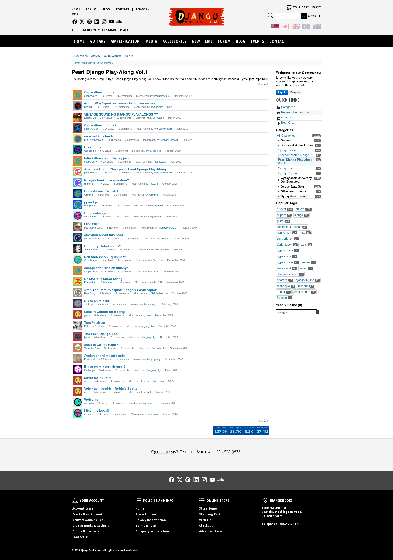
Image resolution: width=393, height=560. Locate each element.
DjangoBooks (265, 500)
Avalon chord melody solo (104, 355)
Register (296, 92)
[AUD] (317, 27)
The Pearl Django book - (103, 334)
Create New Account (87, 514)
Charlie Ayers (91, 260)
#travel (284, 209)
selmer (308, 262)
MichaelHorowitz (163, 128)
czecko (88, 414)
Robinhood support (291, 227)
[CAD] (285, 27)
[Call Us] (196, 452)
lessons (305, 286)
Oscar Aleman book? (100, 125)
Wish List (206, 520)
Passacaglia (159, 161)
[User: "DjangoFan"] (77, 281)
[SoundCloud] (119, 21)
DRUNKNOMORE (94, 139)
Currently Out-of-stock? (102, 246)
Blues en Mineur (96, 301)
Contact (123, 9)
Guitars (98, 41)
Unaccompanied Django (293, 155)
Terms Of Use (146, 525)
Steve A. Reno (92, 348)
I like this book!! (96, 410)
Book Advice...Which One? (105, 191)
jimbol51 (88, 183)
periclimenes (91, 172)
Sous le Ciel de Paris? (101, 345)
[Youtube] (111, 21)
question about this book (104, 235)
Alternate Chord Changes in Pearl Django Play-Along (125, 169)
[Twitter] (82, 21)
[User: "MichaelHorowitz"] (77, 226)
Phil (86, 326)
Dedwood (89, 359)
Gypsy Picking (287, 150)
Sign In (129, 56)
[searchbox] (296, 312)
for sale (284, 297)
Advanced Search (212, 531)
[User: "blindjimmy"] (77, 204)
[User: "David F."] (77, 105)
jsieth (87, 337)
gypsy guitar (287, 250)
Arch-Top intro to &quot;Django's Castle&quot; (120, 290)
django (300, 215)
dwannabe (90, 216)
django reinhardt (289, 274)
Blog (106, 9)
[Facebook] (74, 21)
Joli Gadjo (158, 117)
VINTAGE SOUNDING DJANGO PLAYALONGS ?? (121, 114)
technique (285, 286)
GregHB (88, 194)
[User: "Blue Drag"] (77, 292)
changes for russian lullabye (106, 268)
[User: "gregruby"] (77, 402)
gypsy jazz (286, 232)
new (305, 232)
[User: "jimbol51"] (77, 182)
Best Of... (287, 122)
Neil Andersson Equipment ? (106, 257)
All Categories (286, 135)
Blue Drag (89, 293)
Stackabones (91, 249)
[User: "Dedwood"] (77, 358)
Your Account (75, 500)
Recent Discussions (294, 112)
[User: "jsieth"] (77, 336)
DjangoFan (90, 282)
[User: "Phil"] (77, 325)
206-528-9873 (290, 524)
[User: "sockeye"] (77, 303)
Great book (92, 147)
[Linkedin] (96, 21)
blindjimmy (90, 205)
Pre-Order (91, 224)
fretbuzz (153, 183)
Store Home (208, 508)
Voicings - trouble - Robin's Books (110, 388)
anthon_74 (90, 117)
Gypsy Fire (285, 168)
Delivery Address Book (89, 520)
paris (305, 244)
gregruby (156, 216)
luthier (283, 292)
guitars (303, 209)
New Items (202, 41)
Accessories (174, 41)
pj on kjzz (91, 202)
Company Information (152, 531)
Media (151, 41)
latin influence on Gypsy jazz (106, 158)
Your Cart (288, 7)
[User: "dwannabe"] (77, 215)
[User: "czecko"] (77, 413)
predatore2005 (162, 96)
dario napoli (287, 244)
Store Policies (146, 514)
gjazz (87, 315)
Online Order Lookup (87, 531)
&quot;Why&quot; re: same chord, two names (119, 103)
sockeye (89, 304)
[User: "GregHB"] (77, 193)
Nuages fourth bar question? (106, 180)
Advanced (314, 16)
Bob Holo (158, 260)
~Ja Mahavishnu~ (94, 238)
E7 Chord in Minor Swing (103, 279)
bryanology (157, 106)
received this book (98, 136)
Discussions (80, 56)
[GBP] (296, 27)
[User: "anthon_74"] (77, 117)
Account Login (83, 508)
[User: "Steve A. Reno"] (77, 347)
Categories (287, 107)
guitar (283, 221)
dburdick (165, 238)
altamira (284, 280)
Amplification (125, 41)
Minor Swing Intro (98, 377)
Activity (95, 56)
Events (257, 41)
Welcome (91, 399)
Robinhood (286, 268)
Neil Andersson (159, 293)
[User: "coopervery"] (77, 95)
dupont (283, 215)
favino (305, 268)
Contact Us (80, 537)
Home (75, 9)
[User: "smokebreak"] (77, 128)
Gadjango (89, 370)
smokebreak (91, 128)
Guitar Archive (112, 56)
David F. (88, 106)
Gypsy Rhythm (288, 173)
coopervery (90, 96)
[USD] (275, 27)
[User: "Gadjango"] (77, 369)
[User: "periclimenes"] (77, 171)
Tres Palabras (94, 322)
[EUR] (306, 27)
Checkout (206, 525)
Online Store (202, 500)
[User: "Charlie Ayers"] (77, 259)
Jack (155, 271)
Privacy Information (151, 520)
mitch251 (157, 282)
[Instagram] (104, 21)
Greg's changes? (97, 213)
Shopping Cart (210, 514)
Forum (91, 9)
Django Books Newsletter (91, 525)
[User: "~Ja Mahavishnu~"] (77, 237)
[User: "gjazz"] (77, 314)
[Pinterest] (89, 21)
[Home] (196, 16)
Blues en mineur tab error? (105, 366)
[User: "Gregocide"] (77, 149)
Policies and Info (138, 500)
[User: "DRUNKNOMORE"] (77, 138)
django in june (307, 280)
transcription (287, 238)
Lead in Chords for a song (104, 312)
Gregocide (90, 150)
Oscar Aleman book (99, 92)
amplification (304, 292)
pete (148, 315)
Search (270, 15)
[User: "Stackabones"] (77, 248)
